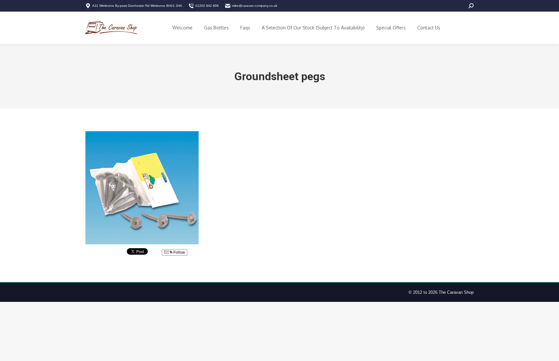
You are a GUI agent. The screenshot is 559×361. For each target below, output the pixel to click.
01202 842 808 (207, 5)
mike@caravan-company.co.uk (254, 5)
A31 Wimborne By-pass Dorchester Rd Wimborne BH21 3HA (137, 5)
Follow (178, 252)
